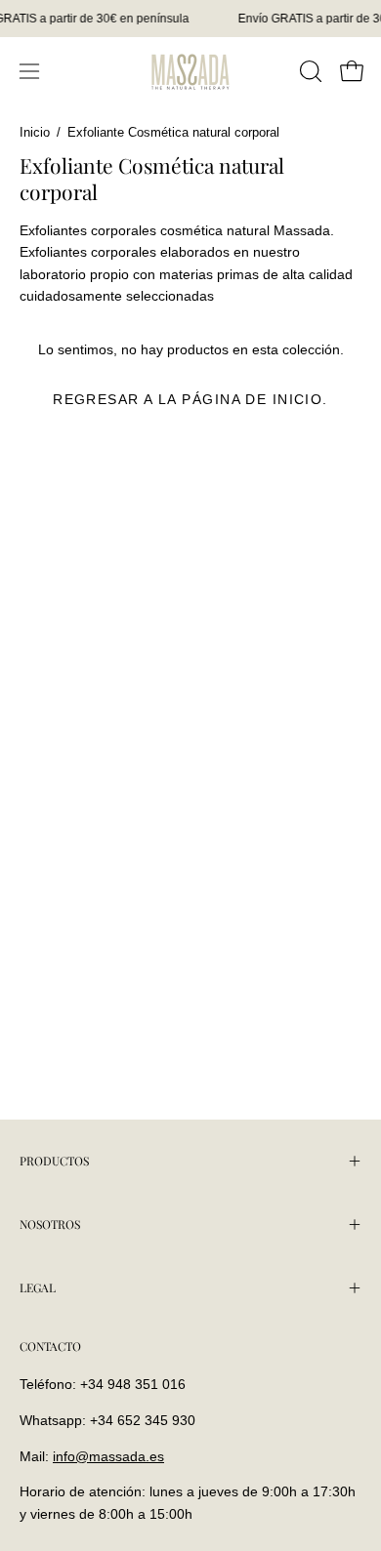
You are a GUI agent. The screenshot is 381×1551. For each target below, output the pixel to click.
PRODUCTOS (54, 1160)
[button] (308, 71)
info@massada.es (108, 1456)
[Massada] (190, 71)
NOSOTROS (50, 1224)
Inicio (35, 133)
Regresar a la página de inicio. (190, 399)
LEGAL (38, 1287)
